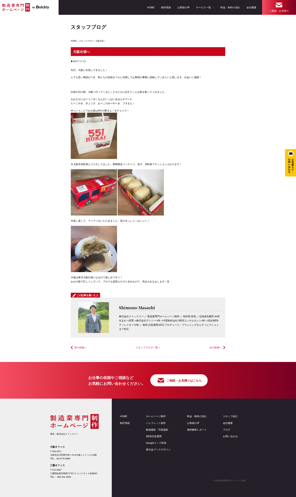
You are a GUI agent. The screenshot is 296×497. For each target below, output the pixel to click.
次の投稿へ (215, 347)
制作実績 (166, 7)
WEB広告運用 (154, 436)
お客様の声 (183, 7)
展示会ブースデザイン (158, 449)
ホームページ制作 (156, 416)
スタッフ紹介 (230, 416)
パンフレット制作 (156, 423)
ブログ (226, 429)
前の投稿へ (80, 347)
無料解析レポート (197, 429)
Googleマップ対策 (156, 443)
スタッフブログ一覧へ (148, 347)
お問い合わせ (230, 436)
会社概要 (251, 7)
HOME (151, 7)
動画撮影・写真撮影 (157, 429)
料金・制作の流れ (230, 7)
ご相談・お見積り (279, 10)
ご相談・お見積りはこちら (184, 380)
